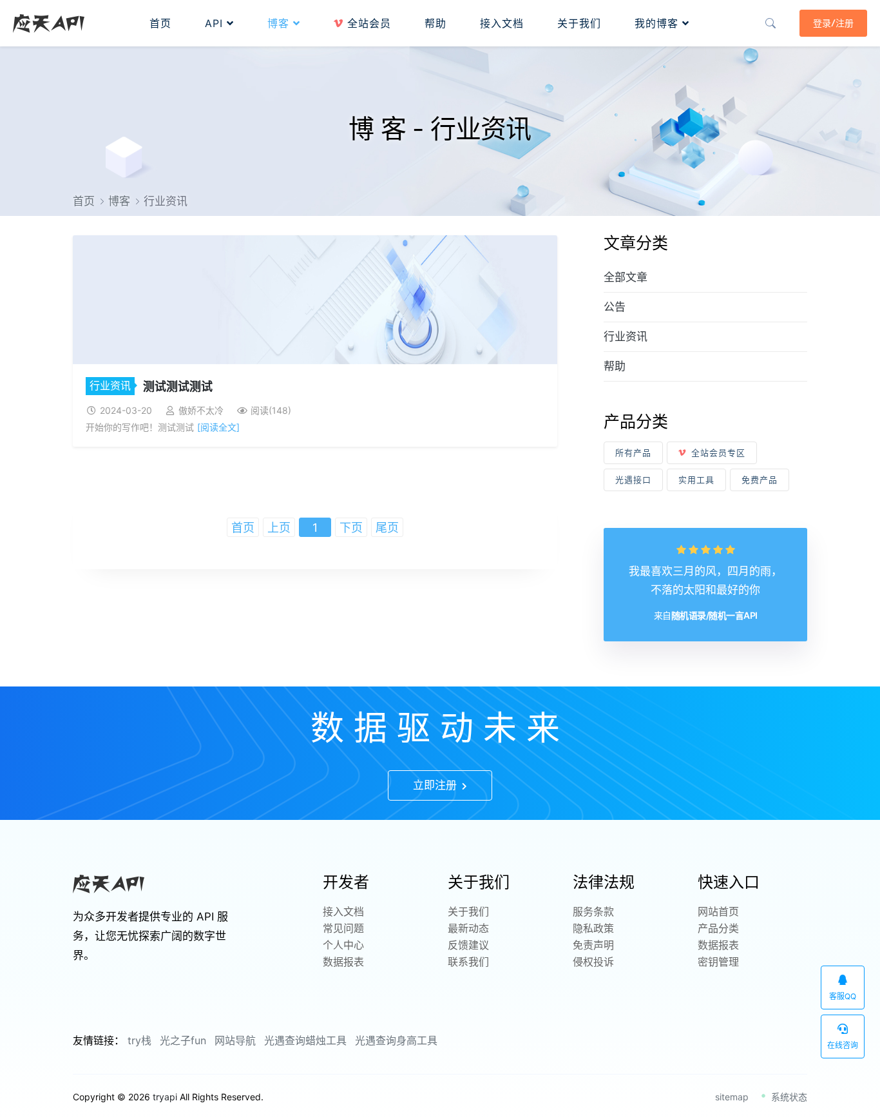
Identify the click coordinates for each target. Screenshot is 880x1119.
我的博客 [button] (658, 23)
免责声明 (593, 945)
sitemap (732, 1096)
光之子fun (183, 1040)
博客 (119, 201)
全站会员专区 (718, 452)
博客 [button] (280, 23)
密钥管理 (718, 961)
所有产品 (633, 452)
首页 (84, 201)
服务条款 (593, 911)
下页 (351, 527)
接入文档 (343, 911)
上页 (279, 527)
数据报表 (343, 961)
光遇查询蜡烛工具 (305, 1040)
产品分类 (718, 928)
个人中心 (343, 945)
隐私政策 (593, 928)
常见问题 (343, 928)
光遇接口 (633, 479)
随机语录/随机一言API (714, 615)
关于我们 (468, 911)
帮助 (615, 366)
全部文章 (625, 277)
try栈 (139, 1040)
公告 (615, 306)
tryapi (165, 1096)
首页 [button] (160, 23)
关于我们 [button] (579, 23)
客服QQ (842, 996)
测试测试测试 (178, 386)
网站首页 (718, 911)
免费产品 (759, 479)
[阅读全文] (218, 427)
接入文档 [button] (502, 23)
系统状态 (788, 1096)
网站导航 (235, 1040)
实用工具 (696, 479)
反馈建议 (468, 945)
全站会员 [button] (367, 23)
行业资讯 (110, 385)
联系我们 (468, 961)
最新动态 (468, 928)
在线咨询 (842, 1045)
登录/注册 (833, 23)
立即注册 (436, 785)
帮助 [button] (435, 23)
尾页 (387, 527)
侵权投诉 (593, 961)
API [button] (216, 23)
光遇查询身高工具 (396, 1040)
